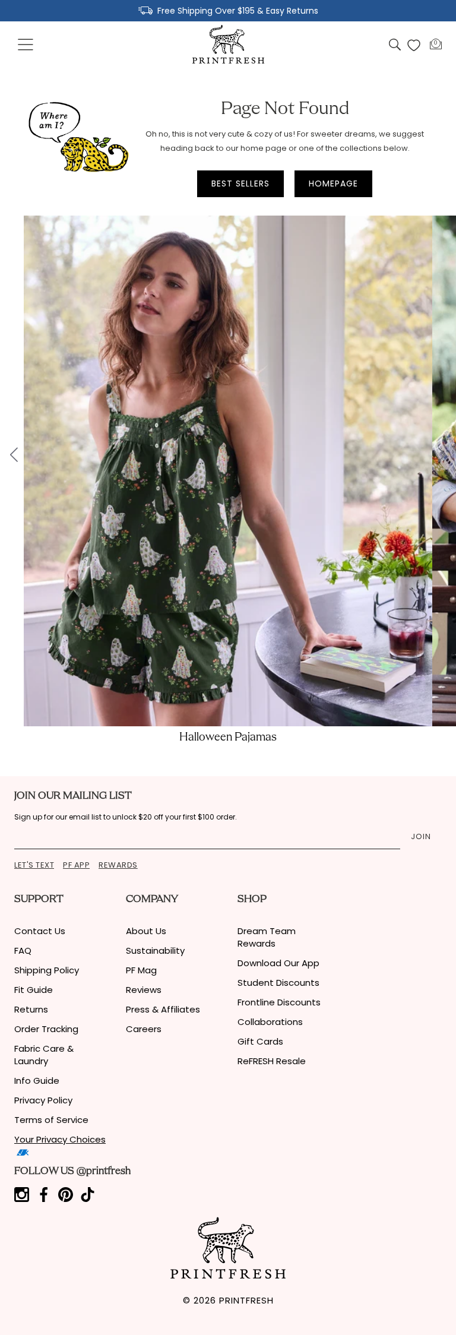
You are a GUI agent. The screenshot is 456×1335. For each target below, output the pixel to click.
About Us (146, 931)
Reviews (144, 989)
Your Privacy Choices (60, 1139)
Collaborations (270, 1022)
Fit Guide (33, 989)
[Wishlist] (414, 45)
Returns (31, 1009)
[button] (26, 45)
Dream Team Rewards (267, 937)
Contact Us (39, 931)
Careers (144, 1029)
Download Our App (278, 963)
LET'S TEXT (34, 865)
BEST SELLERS (240, 183)
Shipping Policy (46, 970)
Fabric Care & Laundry (44, 1054)
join (421, 836)
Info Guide (36, 1080)
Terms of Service (51, 1119)
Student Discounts (278, 982)
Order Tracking (46, 1029)
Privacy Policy (43, 1100)
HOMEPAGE (333, 183)
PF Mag (141, 970)
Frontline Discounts (279, 1002)
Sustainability (155, 950)
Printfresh (246, 1300)
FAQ (22, 950)
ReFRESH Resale (272, 1061)
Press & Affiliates (163, 1009)
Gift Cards (260, 1041)
